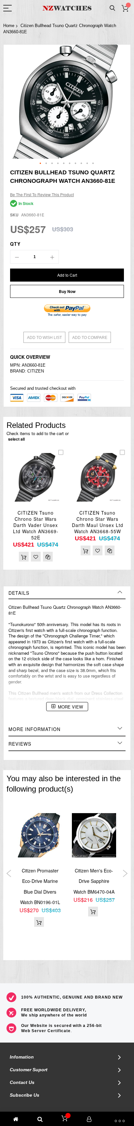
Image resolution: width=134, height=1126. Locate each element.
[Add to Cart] (24, 557)
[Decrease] (16, 256)
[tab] (67, 592)
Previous (9, 873)
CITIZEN (35, 371)
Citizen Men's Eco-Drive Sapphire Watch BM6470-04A (94, 881)
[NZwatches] (67, 8)
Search (112, 8)
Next (125, 873)
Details (18, 593)
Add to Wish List (44, 337)
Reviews (19, 743)
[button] (41, 163)
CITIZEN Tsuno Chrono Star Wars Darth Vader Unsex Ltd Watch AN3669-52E (36, 525)
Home (8, 25)
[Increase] (52, 256)
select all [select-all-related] (16, 439)
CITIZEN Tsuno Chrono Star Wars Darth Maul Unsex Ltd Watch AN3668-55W (97, 521)
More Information (34, 729)
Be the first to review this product (42, 194)
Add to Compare (89, 337)
